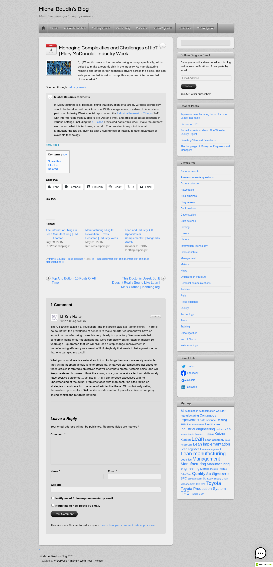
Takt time (200, 484)
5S (182, 410)
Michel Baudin (57, 259)
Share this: (55, 161)
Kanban (186, 439)
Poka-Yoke (186, 474)
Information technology (192, 434)
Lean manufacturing (203, 454)
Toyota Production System (203, 488)
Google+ (191, 379)
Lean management (210, 449)
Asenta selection (190, 183)
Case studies (188, 214)
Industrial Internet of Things (134, 113)
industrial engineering (198, 429)
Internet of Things (136, 259)
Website (56, 484)
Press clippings (75, 259)
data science (208, 420)
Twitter (190, 366)
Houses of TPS (189, 124)
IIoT (56, 144)
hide (64, 154)
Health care (212, 424)
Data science (188, 220)
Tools (184, 320)
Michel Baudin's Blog (55, 556)
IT (204, 434)
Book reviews (188, 208)
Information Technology (194, 245)
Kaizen (220, 434)
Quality (185, 307)
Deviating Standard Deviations (198, 140)
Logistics (186, 459)
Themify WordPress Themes (86, 560)
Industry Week (77, 87)
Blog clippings (189, 195)
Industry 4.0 (223, 429)
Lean (197, 438)
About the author (75, 28)
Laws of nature (189, 252)
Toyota (213, 483)
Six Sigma (213, 474)
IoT (148, 259)
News (184, 270)
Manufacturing (193, 464)
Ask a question (101, 28)
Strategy (208, 478)
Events (185, 233)
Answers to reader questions (197, 177)
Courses (141, 28)
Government (198, 424)
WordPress (60, 560)
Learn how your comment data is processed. (129, 525)
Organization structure (193, 276)
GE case (97, 121)
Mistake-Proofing (218, 469)
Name (55, 471)
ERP (183, 424)
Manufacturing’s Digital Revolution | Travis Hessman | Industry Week (101, 234)
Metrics (185, 264)
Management (188, 258)
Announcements (190, 171)
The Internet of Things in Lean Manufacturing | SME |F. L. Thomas (63, 234)
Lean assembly (214, 439)
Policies (185, 289)
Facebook (192, 372)
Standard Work (195, 478)
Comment (58, 434)
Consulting (123, 28)
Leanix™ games (162, 28)
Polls (183, 295)
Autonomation (207, 411)
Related (53, 168)
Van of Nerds (188, 339)
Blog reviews (188, 202)
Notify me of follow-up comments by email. (84, 498)
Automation (187, 189)
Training (185, 326)
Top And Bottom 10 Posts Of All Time (74, 280)
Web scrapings (189, 345)
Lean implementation (211, 444)
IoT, (49, 144)
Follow (188, 86)
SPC (184, 478)
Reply (155, 316)
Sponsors (185, 28)
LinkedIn (191, 386)
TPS (185, 493)
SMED (225, 474)
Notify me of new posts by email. (77, 505)
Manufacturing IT (55, 262)
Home (43, 28)
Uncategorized (189, 332)
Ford (188, 424)
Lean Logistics (190, 449)
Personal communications (196, 283)
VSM (201, 494)
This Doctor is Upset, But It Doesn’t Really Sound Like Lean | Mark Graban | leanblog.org (136, 283)
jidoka (210, 434)
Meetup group (205, 28)
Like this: (53, 165)
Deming (185, 227)
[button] (260, 554)
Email (112, 471)
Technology (187, 314)
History (185, 239)
